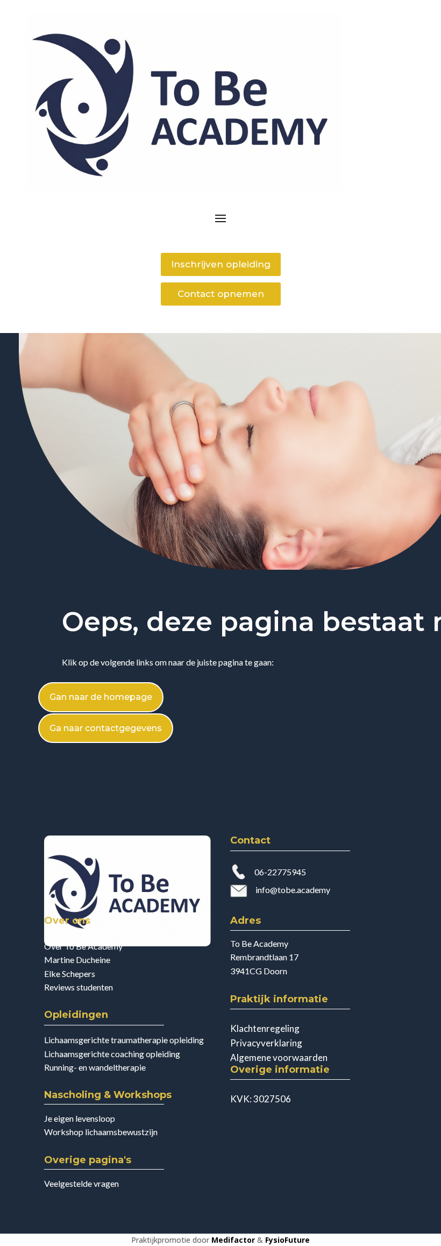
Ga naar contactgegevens (105, 728)
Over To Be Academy (83, 946)
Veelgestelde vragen (81, 1183)
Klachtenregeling (265, 1028)
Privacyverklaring (266, 1043)
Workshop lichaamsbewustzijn (101, 1132)
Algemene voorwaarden (279, 1057)
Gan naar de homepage (100, 697)
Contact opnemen (220, 293)
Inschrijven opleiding (221, 264)
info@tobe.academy (292, 889)
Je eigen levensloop (79, 1118)
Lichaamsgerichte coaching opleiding (112, 1054)
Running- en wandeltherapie (95, 1067)
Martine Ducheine (77, 959)
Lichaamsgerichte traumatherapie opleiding (124, 1040)
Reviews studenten (78, 987)
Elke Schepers (69, 973)
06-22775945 (280, 872)
